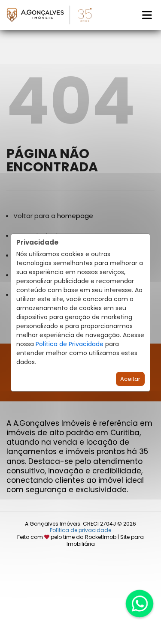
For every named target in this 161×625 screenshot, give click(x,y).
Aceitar (130, 379)
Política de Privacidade (69, 344)
